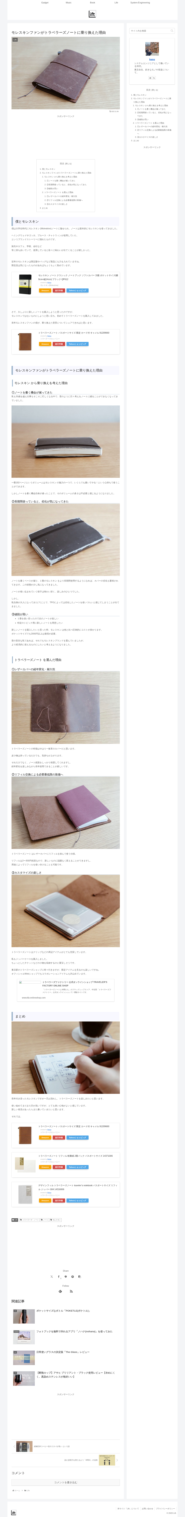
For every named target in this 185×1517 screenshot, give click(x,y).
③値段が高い (52, 188)
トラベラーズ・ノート (30, 1220)
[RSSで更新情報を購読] (71, 1291)
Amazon (45, 290)
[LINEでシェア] (66, 1277)
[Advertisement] (66, 137)
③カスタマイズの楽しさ (57, 204)
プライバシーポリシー (165, 1509)
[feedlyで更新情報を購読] (60, 1291)
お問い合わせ (147, 1509)
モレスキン (57, 1220)
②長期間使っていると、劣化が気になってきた (67, 184)
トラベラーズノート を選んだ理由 (58, 192)
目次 (62, 163)
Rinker (49, 282)
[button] (80, 1277)
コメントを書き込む (65, 1482)
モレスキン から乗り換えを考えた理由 (60, 177)
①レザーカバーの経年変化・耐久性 (62, 196)
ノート (45, 1220)
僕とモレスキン (48, 169)
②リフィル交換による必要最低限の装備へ (65, 200)
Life (16, 1220)
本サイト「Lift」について (128, 1509)
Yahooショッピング (77, 290)
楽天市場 (59, 290)
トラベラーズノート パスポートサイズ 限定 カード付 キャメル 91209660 (73, 333)
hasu (152, 59)
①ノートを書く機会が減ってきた (61, 181)
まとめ (45, 208)
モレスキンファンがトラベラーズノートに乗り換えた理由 (66, 173)
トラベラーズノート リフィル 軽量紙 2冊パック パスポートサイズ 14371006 (75, 1156)
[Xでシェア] (52, 1277)
